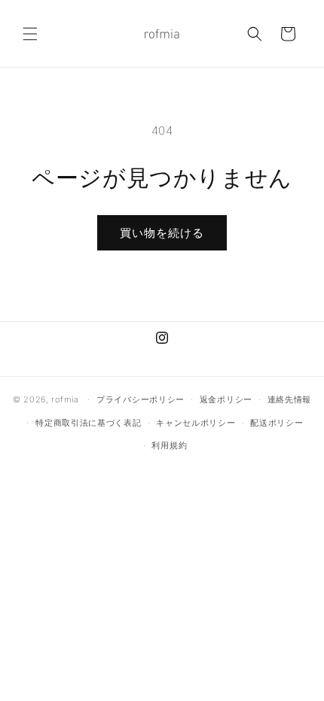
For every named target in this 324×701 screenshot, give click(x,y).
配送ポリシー (276, 422)
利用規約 (169, 445)
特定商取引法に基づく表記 (88, 422)
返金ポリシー (226, 399)
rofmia (64, 399)
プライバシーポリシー (140, 399)
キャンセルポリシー (195, 422)
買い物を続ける (162, 233)
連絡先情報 (289, 399)
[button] (30, 33)
